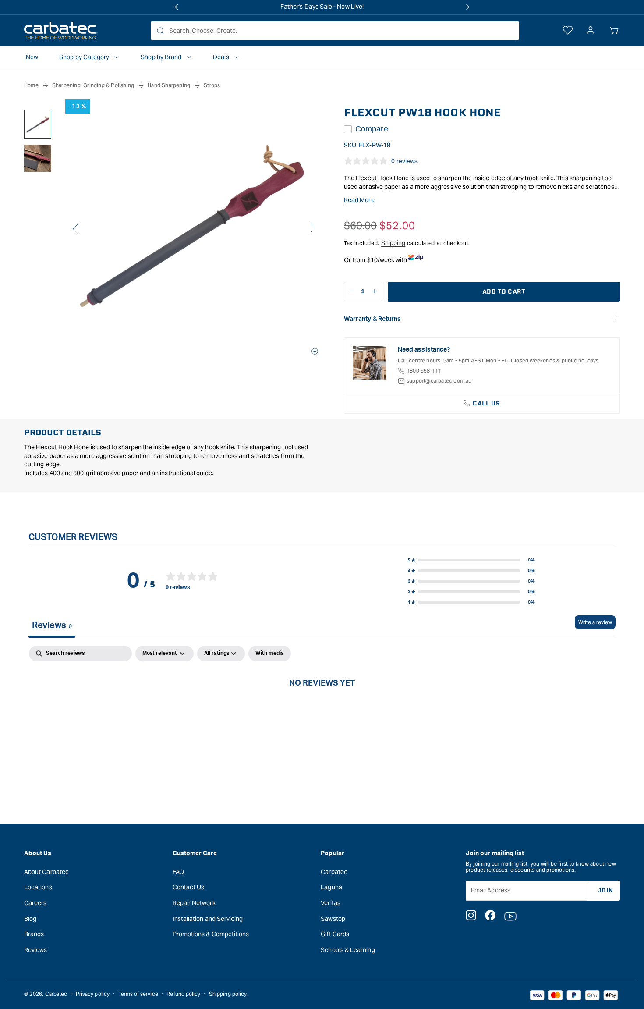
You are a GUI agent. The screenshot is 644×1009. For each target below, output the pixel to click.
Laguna (331, 887)
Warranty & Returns (372, 319)
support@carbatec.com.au (439, 380)
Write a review (595, 622)
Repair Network (194, 903)
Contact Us (189, 887)
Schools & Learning (348, 949)
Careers (35, 903)
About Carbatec (46, 871)
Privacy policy (93, 994)
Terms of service (138, 994)
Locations (38, 887)
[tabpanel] (322, 712)
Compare (371, 128)
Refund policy (183, 994)
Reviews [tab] (52, 625)
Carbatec (334, 871)
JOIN (605, 890)
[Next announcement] (467, 7)
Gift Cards (335, 934)
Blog (30, 918)
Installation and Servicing (208, 918)
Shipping (393, 243)
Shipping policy (228, 994)
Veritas (330, 903)
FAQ (178, 871)
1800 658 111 (424, 370)
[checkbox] (269, 653)
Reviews (35, 949)
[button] (614, 30)
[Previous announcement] (176, 7)
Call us (486, 403)
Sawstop (333, 918)
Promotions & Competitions (211, 934)
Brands (34, 934)
